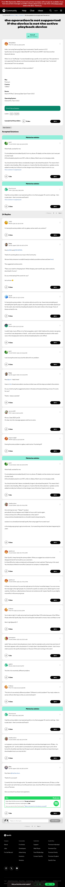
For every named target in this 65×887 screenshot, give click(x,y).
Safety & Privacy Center (13, 881)
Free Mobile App (38, 852)
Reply (55, 121)
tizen (11, 114)
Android (21, 15)
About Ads (37, 881)
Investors (21, 856)
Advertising (22, 852)
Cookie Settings (29, 881)
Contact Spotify (38, 856)
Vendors (21, 860)
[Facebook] (17, 868)
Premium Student (53, 856)
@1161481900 (18, 250)
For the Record (8, 852)
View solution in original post (13, 170)
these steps (59, 4)
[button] (60, 44)
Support (36, 844)
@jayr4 (9, 379)
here (51, 259)
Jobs (5, 848)
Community (11, 10)
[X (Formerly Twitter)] (11, 868)
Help (24, 10)
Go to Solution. (14, 108)
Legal (5, 881)
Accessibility (43, 881)
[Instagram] (6, 868)
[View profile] (6, 44)
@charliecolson (15, 773)
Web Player (37, 848)
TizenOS (17, 114)
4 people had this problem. (13, 121)
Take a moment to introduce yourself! (35, 806)
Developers (22, 848)
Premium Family (53, 852)
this (10, 384)
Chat (32, 10)
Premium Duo (52, 848)
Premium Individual (53, 844)
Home (12, 15)
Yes (48, 884)
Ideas (40, 10)
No (40, 884)
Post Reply (55, 821)
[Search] (50, 11)
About (6, 844)
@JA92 (9, 250)
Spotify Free (52, 860)
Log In (56, 10)
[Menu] (61, 10)
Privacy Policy (22, 881)
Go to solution (33, 36)
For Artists (22, 844)
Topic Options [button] (6, 127)
